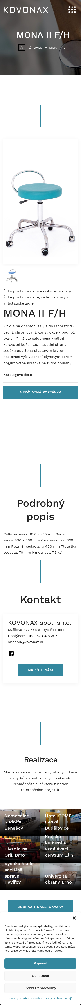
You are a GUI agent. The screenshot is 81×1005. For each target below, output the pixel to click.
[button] (74, 917)
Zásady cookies (19, 998)
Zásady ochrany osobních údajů (51, 998)
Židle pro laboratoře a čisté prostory (36, 291)
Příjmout (40, 963)
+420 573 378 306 (42, 636)
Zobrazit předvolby (40, 988)
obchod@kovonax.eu (26, 642)
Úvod (38, 47)
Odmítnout (40, 976)
